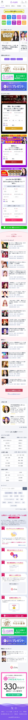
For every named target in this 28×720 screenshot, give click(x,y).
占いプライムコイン (6, 538)
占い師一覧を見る (23, 427)
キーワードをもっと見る (21, 509)
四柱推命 (7, 59)
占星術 (20, 472)
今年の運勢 (7, 465)
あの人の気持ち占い (20, 246)
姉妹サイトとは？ (22, 545)
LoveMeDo (6, 496)
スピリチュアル (20, 475)
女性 (6, 125)
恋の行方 (7, 443)
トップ (2, 5)
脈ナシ (22, 496)
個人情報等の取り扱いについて (7, 714)
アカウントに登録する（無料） (16, 616)
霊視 (11, 496)
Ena (17, 335)
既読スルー (17, 502)
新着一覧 (8, 6)
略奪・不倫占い (7, 445)
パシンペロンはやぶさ (20, 267)
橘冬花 (19, 315)
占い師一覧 (16, 711)
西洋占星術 (19, 59)
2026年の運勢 (13, 505)
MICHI (18, 287)
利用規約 (25, 711)
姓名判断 (13, 59)
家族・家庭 (20, 460)
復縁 (22, 499)
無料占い (13, 6)
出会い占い (7, 448)
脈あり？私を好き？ (12, 287)
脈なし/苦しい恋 (12, 296)
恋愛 (15, 246)
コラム (24, 6)
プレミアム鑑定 (9, 711)
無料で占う (14, 128)
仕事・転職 (7, 457)
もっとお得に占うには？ (14, 394)
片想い (20, 493)
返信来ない (10, 502)
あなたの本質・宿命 (7, 455)
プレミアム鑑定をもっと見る (14, 390)
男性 (13, 125)
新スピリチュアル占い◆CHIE (21, 278)
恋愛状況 (18, 294)
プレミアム (11, 246)
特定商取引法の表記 (23, 714)
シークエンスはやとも (19, 296)
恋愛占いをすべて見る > (22, 437)
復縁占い (18, 384)
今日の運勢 (7, 463)
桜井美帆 (18, 324)
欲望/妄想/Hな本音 (12, 258)
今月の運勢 (20, 465)
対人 (7, 460)
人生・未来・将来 (20, 455)
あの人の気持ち (8, 493)
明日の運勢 (20, 463)
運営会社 (16, 714)
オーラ (7, 477)
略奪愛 (4, 502)
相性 (17, 499)
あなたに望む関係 (12, 278)
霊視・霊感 (7, 475)
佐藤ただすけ (23, 384)
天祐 (18, 366)
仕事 (23, 502)
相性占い (20, 445)
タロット (7, 472)
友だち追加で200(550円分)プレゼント (15, 227)
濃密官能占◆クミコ (20, 258)
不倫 (15, 493)
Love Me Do (17, 375)
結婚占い (20, 448)
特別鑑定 (19, 6)
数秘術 (7, 480)
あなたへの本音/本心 (12, 315)
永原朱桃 (19, 357)
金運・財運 (20, 457)
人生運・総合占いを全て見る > (20, 452)
